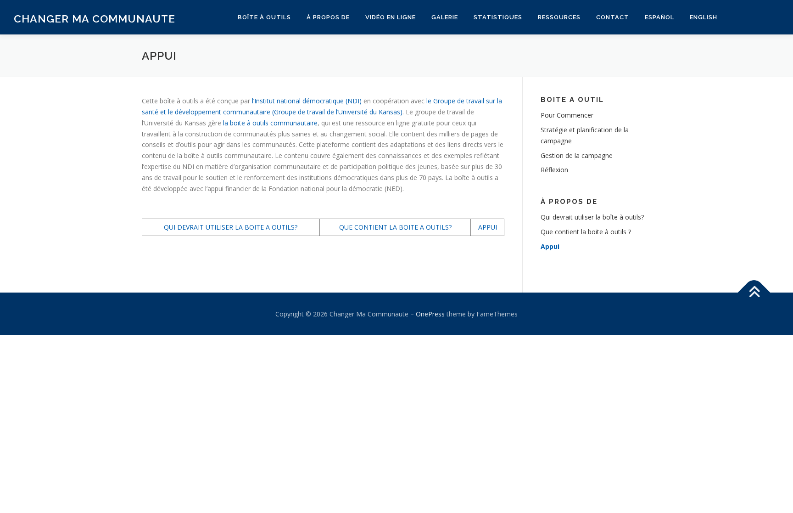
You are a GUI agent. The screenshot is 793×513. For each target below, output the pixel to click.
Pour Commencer (567, 115)
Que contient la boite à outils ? (586, 231)
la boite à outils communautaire (270, 122)
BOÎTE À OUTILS (264, 17)
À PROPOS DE (328, 17)
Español (659, 17)
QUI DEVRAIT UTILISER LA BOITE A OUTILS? (230, 227)
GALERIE (444, 17)
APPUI (487, 227)
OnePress (430, 314)
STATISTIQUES (498, 17)
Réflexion (554, 169)
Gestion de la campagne (577, 155)
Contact (612, 17)
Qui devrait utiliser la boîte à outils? (592, 217)
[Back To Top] (754, 292)
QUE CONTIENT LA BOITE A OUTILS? (395, 227)
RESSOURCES (559, 17)
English (703, 17)
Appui (550, 246)
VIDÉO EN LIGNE (390, 17)
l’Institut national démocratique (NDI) (307, 100)
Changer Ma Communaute (94, 18)
